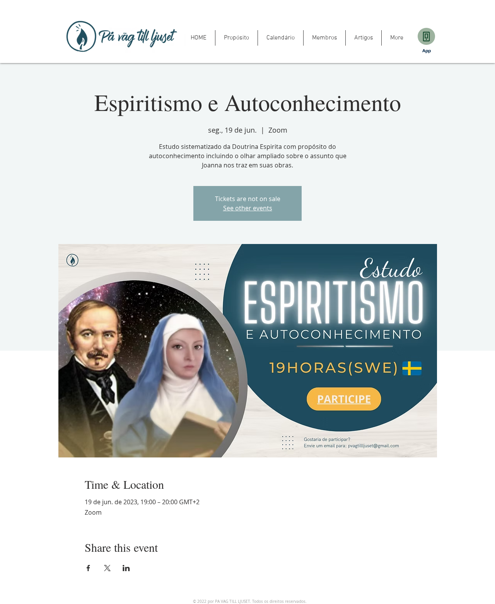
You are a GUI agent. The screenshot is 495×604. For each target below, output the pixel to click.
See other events (247, 208)
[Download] (426, 36)
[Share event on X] (107, 568)
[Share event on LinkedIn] (126, 568)
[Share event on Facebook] (88, 568)
